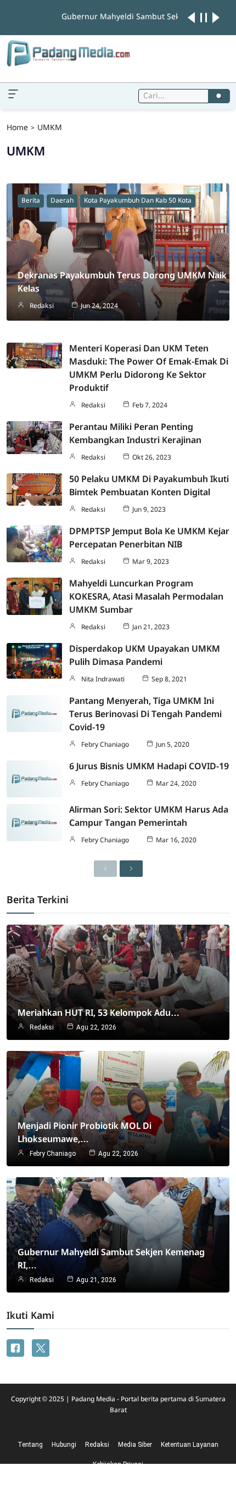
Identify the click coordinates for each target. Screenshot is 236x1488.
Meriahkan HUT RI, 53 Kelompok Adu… (98, 1013)
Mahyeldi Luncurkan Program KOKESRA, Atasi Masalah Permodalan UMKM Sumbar (146, 597)
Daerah (62, 201)
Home (17, 128)
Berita (30, 201)
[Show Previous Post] (191, 18)
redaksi (42, 306)
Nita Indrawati (103, 679)
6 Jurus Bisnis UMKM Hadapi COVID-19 (149, 767)
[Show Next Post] (216, 18)
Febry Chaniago (105, 745)
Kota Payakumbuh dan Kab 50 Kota (138, 201)
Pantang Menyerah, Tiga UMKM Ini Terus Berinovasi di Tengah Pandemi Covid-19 (145, 715)
